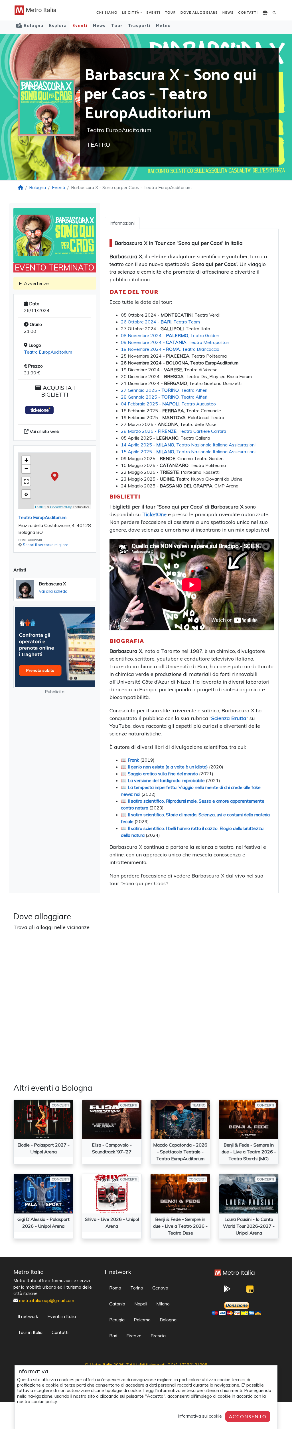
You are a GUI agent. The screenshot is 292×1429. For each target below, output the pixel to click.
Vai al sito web (44, 431)
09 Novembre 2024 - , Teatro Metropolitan (175, 342)
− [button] (26, 468)
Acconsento (248, 1416)
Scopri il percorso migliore (45, 544)
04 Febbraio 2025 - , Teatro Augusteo (168, 404)
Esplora (58, 26)
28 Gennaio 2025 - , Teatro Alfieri (164, 397)
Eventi (154, 12)
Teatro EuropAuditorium (48, 352)
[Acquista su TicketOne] (39, 410)
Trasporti (139, 26)
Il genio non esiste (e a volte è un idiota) (168, 767)
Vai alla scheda (53, 591)
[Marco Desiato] (250, 1290)
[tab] (122, 223)
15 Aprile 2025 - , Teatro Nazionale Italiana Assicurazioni (188, 451)
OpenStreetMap (61, 507)
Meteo (163, 26)
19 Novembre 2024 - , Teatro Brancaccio (170, 349)
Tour (170, 12)
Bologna (37, 187)
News (228, 12)
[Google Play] (227, 1290)
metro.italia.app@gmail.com (46, 1300)
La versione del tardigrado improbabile (166, 780)
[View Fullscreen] (26, 481)
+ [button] (26, 460)
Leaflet (39, 507)
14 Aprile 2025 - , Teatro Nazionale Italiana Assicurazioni (188, 445)
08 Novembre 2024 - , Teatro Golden (170, 335)
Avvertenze (36, 283)
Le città (130, 12)
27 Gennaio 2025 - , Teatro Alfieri (164, 390)
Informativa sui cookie (200, 1416)
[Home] (20, 187)
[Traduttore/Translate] (265, 13)
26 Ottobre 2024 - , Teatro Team (160, 322)
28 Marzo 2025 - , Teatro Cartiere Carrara (173, 431)
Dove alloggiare (199, 12)
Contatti (248, 12)
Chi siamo (106, 12)
